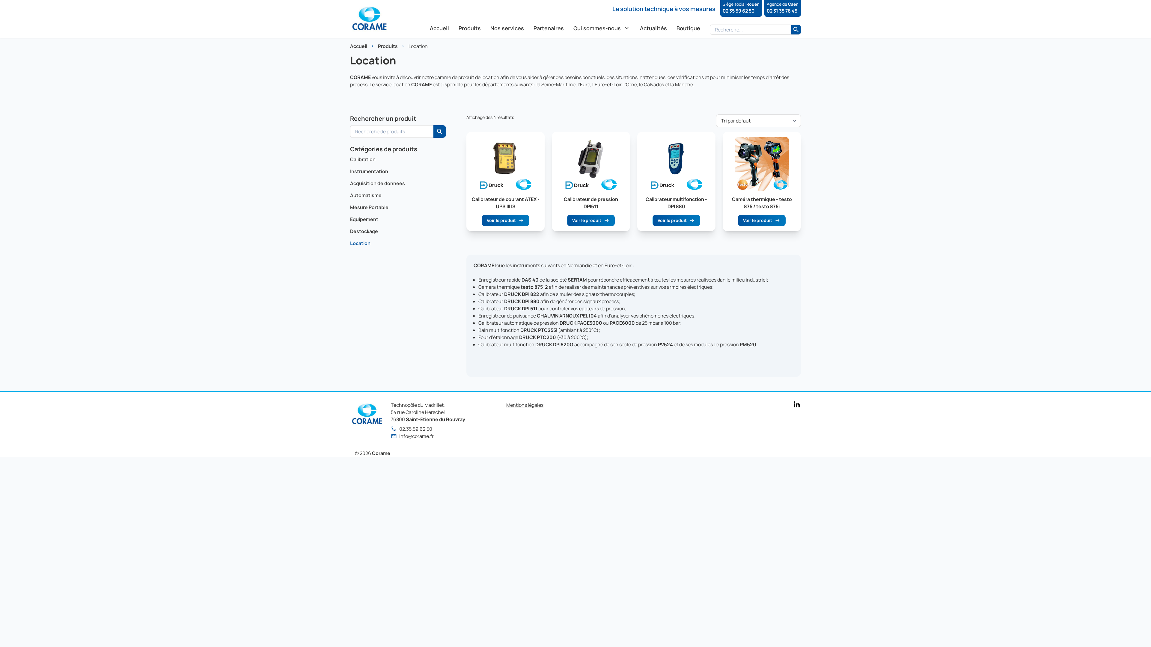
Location (360, 243)
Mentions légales (524, 405)
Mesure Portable (369, 207)
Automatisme (366, 195)
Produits (388, 46)
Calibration (363, 159)
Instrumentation (369, 171)
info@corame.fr (416, 436)
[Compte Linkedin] (797, 404)
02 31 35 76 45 (782, 10)
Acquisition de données (377, 183)
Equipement (364, 219)
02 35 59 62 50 (738, 10)
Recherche (439, 131)
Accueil (358, 46)
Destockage (364, 231)
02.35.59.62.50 (415, 429)
